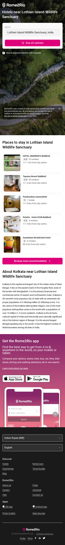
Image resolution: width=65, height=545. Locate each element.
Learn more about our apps (15, 368)
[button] (32, 43)
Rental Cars (37, 464)
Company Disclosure (44, 534)
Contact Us (37, 495)
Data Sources (38, 513)
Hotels (5, 464)
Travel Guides (38, 468)
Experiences (8, 468)
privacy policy (35, 114)
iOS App (9, 506)
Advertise (36, 490)
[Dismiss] (59, 109)
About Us (6, 485)
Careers (6, 490)
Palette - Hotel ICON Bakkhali (37, 217)
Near (7, 27)
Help (4, 495)
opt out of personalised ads (15, 116)
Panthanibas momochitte (35, 197)
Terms (30, 538)
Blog (4, 473)
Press (35, 485)
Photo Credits (8, 513)
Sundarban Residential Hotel (37, 237)
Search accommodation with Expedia (23, 53)
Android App (41, 506)
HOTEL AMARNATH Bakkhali (36, 156)
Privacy (23, 538)
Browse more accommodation (30, 261)
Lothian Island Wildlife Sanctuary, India (30, 32)
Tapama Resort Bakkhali (34, 176)
